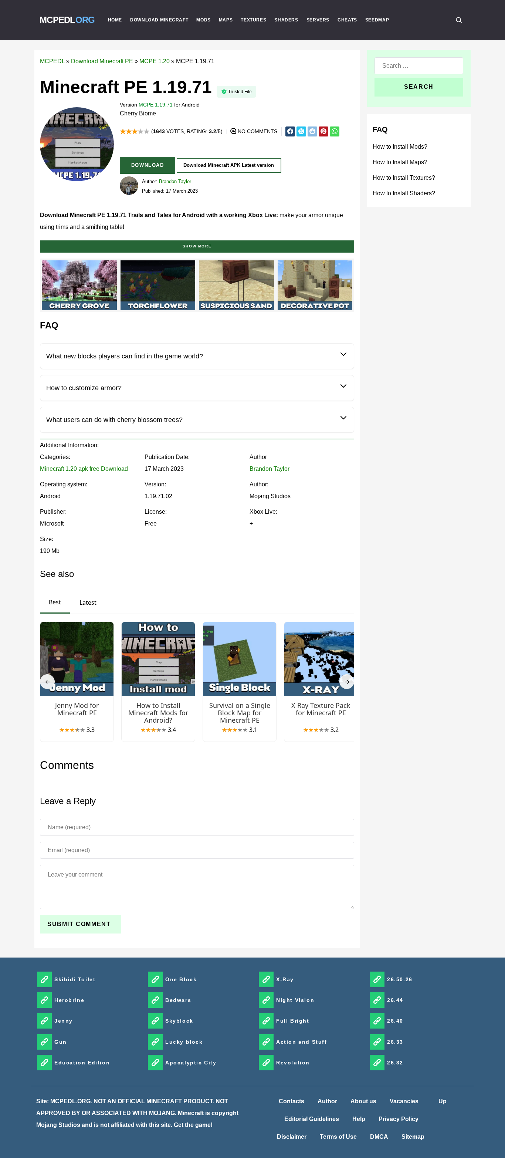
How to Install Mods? (400, 147)
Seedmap (377, 20)
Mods (203, 20)
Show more (197, 246)
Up (442, 1101)
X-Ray (285, 979)
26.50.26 (400, 979)
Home (115, 20)
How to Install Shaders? (404, 193)
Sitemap (412, 1137)
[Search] (458, 20)
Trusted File (240, 91)
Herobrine (69, 1000)
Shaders (286, 20)
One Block (181, 979)
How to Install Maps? (400, 162)
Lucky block (184, 1042)
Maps (226, 20)
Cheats (347, 20)
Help (358, 1119)
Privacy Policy (398, 1119)
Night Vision (295, 1000)
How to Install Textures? (404, 178)
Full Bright (292, 1021)
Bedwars (178, 1000)
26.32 (395, 1063)
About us (363, 1101)
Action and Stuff (301, 1042)
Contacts (291, 1101)
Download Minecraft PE (102, 61)
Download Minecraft (159, 20)
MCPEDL (67, 20)
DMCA (379, 1137)
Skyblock (179, 1021)
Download (147, 165)
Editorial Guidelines (311, 1119)
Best (55, 602)
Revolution (293, 1063)
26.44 (395, 1000)
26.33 (395, 1042)
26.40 (395, 1021)
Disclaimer (291, 1137)
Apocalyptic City (191, 1063)
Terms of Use (338, 1137)
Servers (317, 20)
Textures (253, 20)
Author (327, 1101)
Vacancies (404, 1101)
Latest (87, 602)
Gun (60, 1042)
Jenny (63, 1021)
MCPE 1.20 (154, 61)
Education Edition (82, 1063)
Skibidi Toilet (74, 979)
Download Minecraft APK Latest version (228, 165)
